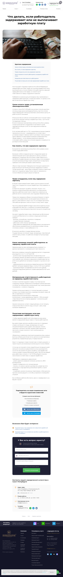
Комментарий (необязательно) (21, 459)
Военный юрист (35, 560)
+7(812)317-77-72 (55, 3)
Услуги (21, 535)
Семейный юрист (35, 537)
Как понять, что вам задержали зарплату (25, 69)
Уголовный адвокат (36, 562)
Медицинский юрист (36, 551)
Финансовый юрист (36, 553)
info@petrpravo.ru (22, 502)
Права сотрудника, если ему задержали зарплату (27, 72)
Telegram (58, 523)
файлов (44, 572)
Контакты (22, 551)
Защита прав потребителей (38, 535)
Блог (29, 516)
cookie (4, 573)
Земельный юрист (35, 544)
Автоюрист (34, 533)
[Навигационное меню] (60, 2)
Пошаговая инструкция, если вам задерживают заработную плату (32, 80)
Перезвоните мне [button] (53, 5)
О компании (23, 537)
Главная (23, 516)
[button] (53, 533)
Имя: (16, 447)
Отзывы (22, 542)
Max (38, 523)
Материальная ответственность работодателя (27, 78)
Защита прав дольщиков (37, 546)
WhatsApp (47, 523)
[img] (45, 5)
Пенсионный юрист (36, 558)
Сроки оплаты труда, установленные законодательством (29, 67)
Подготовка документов (37, 565)
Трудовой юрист (35, 549)
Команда (22, 540)
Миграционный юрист (36, 556)
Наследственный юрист (37, 542)
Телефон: (17, 453)
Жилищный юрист (35, 540)
